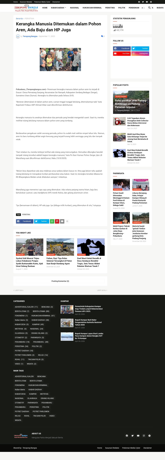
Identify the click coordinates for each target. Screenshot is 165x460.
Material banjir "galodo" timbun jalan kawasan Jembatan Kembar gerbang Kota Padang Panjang (140, 232)
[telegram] (149, 436)
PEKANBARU (22, 342)
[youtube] (147, 2)
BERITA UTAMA (41, 311)
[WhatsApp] (52, 221)
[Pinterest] (57, 221)
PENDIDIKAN (134, 8)
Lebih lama (101, 290)
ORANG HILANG (39, 333)
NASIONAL (74, 8)
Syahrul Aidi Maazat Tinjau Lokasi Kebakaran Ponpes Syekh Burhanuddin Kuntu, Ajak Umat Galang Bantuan (29, 262)
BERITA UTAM (22, 311)
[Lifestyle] (122, 58)
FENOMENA (21, 316)
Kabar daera (21, 320)
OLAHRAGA (21, 333)
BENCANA (47, 307)
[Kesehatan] (122, 68)
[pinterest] (151, 2)
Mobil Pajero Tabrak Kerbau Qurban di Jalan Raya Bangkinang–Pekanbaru (121, 231)
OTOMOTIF (21, 338)
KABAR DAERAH (57, 8)
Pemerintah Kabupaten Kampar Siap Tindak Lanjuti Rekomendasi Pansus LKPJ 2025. (89, 308)
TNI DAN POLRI (36, 359)
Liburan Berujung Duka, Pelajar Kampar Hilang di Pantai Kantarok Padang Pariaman (139, 198)
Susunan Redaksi (26, 2)
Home (15, 2)
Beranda (19, 19)
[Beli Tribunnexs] (122, 73)
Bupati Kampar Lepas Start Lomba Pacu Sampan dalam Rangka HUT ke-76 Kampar (89, 336)
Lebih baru (19, 290)
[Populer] (140, 68)
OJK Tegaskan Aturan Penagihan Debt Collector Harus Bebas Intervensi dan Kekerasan (137, 122)
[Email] (62, 221)
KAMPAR (38, 324)
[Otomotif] (122, 63)
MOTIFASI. (21, 329)
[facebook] (139, 2)
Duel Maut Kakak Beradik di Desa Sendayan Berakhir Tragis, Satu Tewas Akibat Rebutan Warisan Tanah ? (89, 262)
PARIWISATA (37, 338)
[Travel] (140, 58)
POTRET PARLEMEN (24, 355)
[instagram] (144, 436)
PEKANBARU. (40, 342)
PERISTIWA (110, 8)
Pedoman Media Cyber (42, 2)
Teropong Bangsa (30, 448)
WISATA (31, 364)
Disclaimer (56, 2)
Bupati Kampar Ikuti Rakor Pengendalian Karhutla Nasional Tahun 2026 (88, 322)
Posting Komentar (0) (60, 281)
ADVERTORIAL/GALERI (26, 307)
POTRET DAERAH (24, 351)
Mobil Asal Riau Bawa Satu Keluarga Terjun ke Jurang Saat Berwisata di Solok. (137, 138)
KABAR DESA (22, 324)
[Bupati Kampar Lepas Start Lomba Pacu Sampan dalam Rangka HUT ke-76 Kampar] (67, 336)
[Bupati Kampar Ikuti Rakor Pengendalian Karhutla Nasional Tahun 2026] (67, 323)
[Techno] (140, 63)
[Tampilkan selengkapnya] (67, 221)
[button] (143, 8)
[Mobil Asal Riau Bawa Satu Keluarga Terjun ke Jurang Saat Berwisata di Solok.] (119, 137)
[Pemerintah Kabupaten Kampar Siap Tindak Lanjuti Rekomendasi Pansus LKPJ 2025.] (67, 309)
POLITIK (121, 8)
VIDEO (19, 364)
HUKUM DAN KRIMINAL (92, 8)
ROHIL (19, 359)
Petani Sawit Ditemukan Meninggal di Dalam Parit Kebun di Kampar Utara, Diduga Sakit (121, 199)
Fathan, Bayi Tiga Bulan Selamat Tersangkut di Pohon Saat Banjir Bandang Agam (59, 261)
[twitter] (143, 2)
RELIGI (43, 355)
